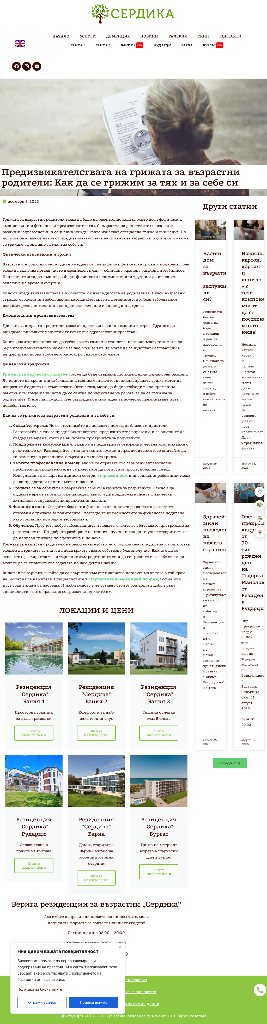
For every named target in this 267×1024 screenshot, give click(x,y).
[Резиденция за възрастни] (259, 505)
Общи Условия (133, 979)
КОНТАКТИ (230, 36)
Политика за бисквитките (39, 989)
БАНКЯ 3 (131, 45)
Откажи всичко (42, 1002)
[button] (230, 763)
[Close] (120, 947)
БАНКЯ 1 (77, 45)
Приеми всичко (93, 1002)
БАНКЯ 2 (102, 45)
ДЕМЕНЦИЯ (118, 36)
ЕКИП (203, 36)
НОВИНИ (149, 36)
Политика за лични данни (133, 1003)
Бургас (212, 45)
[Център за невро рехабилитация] (259, 532)
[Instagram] (26, 66)
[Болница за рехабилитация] (259, 492)
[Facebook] (16, 66)
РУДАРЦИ (162, 45)
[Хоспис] (259, 519)
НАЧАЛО (60, 36)
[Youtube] (36, 66)
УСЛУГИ (88, 36)
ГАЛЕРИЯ (177, 36)
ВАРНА (186, 45)
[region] (67, 978)
